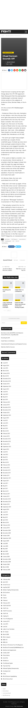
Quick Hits (5, 658)
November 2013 (7, 410)
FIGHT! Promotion (7, 610)
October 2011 (6, 475)
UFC (13, 241)
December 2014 (7, 378)
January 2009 (6, 556)
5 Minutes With (6, 579)
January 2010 (6, 527)
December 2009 (7, 530)
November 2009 (7, 533)
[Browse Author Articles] (14, 255)
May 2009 (5, 548)
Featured (5, 300)
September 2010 (7, 506)
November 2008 (7, 561)
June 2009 (5, 546)
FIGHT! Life (5, 287)
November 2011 (7, 472)
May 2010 (5, 517)
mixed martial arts (22, 239)
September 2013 (7, 415)
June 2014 (5, 394)
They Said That (6, 665)
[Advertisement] (14, 15)
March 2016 (6, 370)
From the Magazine (8, 618)
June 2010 (5, 514)
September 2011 (7, 478)
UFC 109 (17, 241)
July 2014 (5, 391)
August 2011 (6, 480)
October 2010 (6, 504)
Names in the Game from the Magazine (13, 644)
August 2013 (6, 417)
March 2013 (6, 431)
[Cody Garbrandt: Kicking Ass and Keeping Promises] (8, 297)
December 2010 (7, 499)
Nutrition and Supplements (9, 650)
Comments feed (7, 693)
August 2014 (6, 389)
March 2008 (6, 567)
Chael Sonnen (7, 239)
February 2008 (6, 569)
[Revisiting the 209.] (8, 284)
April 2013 (5, 428)
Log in (4, 688)
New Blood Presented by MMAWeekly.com (13, 647)
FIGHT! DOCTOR (7, 605)
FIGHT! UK (5, 613)
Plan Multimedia (18, 706)
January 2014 (6, 404)
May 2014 (5, 396)
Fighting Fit (5, 616)
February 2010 (6, 525)
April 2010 (5, 520)
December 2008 (7, 559)
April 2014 (5, 399)
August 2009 (6, 540)
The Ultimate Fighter (8, 663)
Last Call (5, 626)
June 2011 (5, 483)
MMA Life (17, 287)
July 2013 (5, 420)
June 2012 (5, 454)
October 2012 (6, 444)
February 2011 (6, 493)
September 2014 (7, 386)
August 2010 (6, 509)
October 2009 (6, 535)
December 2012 (7, 438)
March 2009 (6, 554)
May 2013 (5, 425)
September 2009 (7, 538)
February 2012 (6, 465)
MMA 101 (5, 639)
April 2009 (5, 551)
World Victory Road (8, 679)
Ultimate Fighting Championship (8, 52)
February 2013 (6, 433)
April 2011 (5, 488)
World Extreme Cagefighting (10, 676)
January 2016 (6, 373)
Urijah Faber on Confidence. (8, 341)
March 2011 (6, 491)
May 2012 (5, 457)
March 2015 (6, 376)
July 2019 (5, 362)
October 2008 (6, 564)
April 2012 (5, 459)
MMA (3, 241)
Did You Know (6, 592)
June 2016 (5, 368)
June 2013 (5, 423)
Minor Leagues (6, 637)
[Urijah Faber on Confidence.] (20, 284)
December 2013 (7, 407)
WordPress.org (6, 695)
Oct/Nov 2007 (6, 652)
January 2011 (6, 496)
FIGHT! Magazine (14, 239)
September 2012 (7, 446)
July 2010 (5, 512)
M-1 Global (5, 631)
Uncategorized (6, 671)
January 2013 (6, 436)
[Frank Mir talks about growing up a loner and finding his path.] (20, 297)
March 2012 (6, 462)
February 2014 (6, 402)
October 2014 (6, 383)
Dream (4, 595)
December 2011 (7, 470)
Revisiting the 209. (5, 337)
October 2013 (6, 412)
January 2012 (6, 467)
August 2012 (6, 449)
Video (4, 673)
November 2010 (7, 501)
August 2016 (6, 365)
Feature (5, 597)
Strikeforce (6, 660)
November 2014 (7, 381)
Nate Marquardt (8, 241)
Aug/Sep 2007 (6, 587)
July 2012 (5, 451)
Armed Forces (6, 584)
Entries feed (5, 691)
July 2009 (5, 543)
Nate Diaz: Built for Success (8, 347)
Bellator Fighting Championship (10, 590)
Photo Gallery (6, 655)
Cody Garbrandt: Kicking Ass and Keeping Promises (14, 344)
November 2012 (7, 441)
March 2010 (6, 522)
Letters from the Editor (8, 629)
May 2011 (5, 485)
